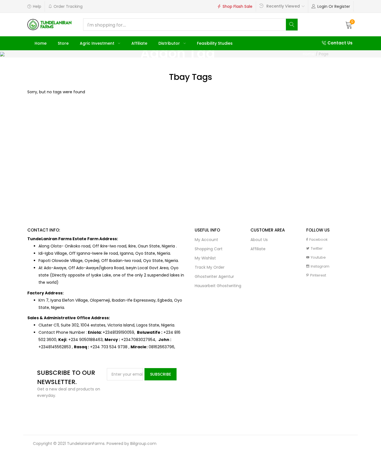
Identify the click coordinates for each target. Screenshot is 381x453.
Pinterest (318, 275)
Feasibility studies (215, 43)
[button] (349, 24)
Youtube (318, 257)
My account (206, 239)
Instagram (320, 266)
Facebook (318, 239)
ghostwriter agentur (214, 276)
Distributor (169, 43)
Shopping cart (209, 249)
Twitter (317, 248)
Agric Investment (97, 43)
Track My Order (210, 267)
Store (63, 43)
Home (41, 43)
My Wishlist (205, 258)
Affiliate (139, 43)
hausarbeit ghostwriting (218, 286)
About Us (259, 239)
